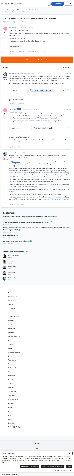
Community (10, 10)
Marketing (11, 328)
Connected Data (13, 317)
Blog (9, 415)
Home (3, 10)
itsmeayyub (12, 28)
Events (10, 356)
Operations (11, 332)
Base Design (7, 224)
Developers (11, 387)
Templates (11, 395)
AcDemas (11, 261)
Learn (10, 348)
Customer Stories (14, 368)
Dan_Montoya (13, 73)
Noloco (37, 186)
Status (10, 419)
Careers (10, 411)
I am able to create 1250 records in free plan (16, 241)
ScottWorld (12, 153)
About (10, 407)
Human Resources (14, 336)
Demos (10, 364)
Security (37, 443)
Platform (11, 293)
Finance (10, 344)
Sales (9, 340)
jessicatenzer (12, 266)
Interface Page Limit (9, 235)
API (37, 448)
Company (11, 403)
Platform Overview (14, 297)
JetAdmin (30, 186)
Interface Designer (34, 10)
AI (8, 313)
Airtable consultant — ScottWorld (59, 199)
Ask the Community (22, 10)
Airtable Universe (13, 399)
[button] (2, 4)
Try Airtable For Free (14, 427)
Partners (10, 380)
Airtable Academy (14, 352)
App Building (12, 309)
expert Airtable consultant (55, 197)
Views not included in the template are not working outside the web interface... (26, 222)
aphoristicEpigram (13, 255)
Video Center (12, 360)
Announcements (8, 219)
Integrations (12, 301)
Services (10, 383)
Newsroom (11, 423)
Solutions (11, 320)
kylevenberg (11, 272)
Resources (11, 376)
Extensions (11, 305)
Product (10, 324)
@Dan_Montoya (15, 162)
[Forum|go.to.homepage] (13, 4)
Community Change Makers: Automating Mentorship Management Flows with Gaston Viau (30, 216)
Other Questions (8, 243)
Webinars (11, 372)
